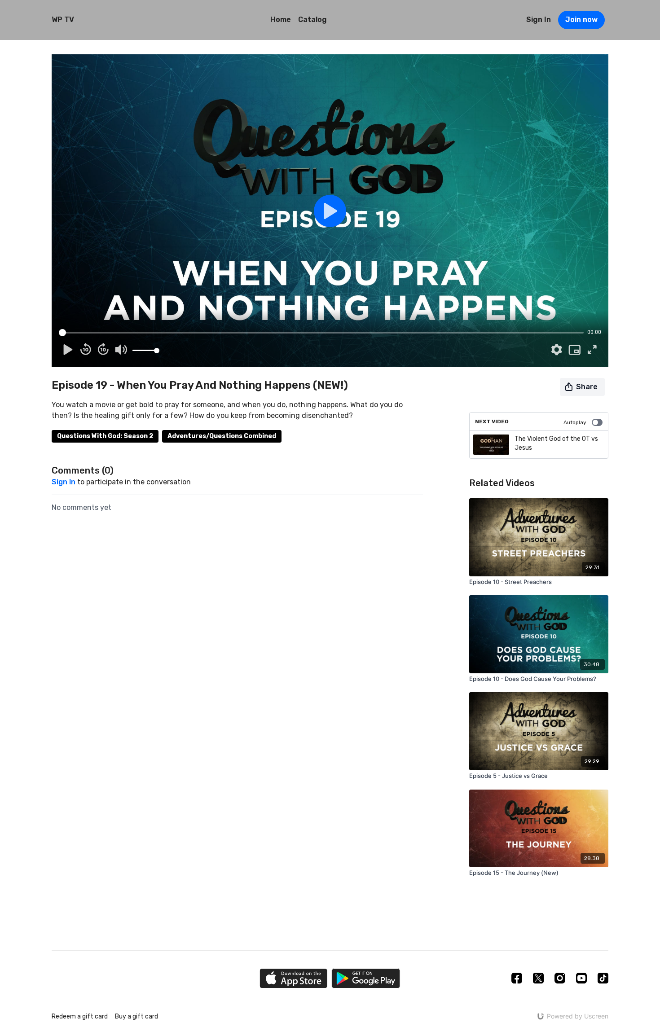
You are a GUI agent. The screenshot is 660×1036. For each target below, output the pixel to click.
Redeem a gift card (80, 1016)
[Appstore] (293, 978)
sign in (63, 482)
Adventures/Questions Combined (221, 436)
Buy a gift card (136, 1016)
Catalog (312, 19)
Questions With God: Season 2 (105, 436)
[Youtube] (581, 978)
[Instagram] (559, 978)
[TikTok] (603, 978)
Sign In (538, 19)
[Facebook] (516, 978)
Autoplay (574, 422)
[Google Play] (365, 978)
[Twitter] (538, 978)
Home (280, 19)
